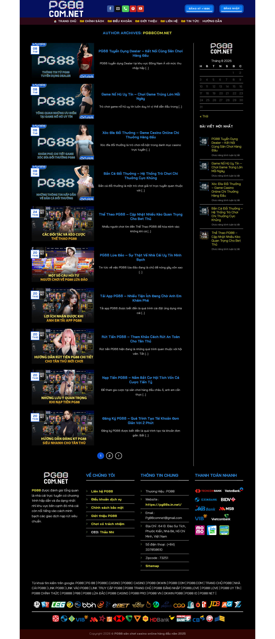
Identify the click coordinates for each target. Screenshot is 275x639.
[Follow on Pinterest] (133, 8)
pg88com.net (157, 33)
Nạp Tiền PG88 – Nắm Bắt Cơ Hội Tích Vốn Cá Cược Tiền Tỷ (140, 379)
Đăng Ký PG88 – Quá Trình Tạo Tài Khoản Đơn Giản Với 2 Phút (140, 420)
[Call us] (125, 8)
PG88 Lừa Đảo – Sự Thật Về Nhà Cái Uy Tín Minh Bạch (140, 257)
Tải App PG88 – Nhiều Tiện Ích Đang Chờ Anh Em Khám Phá (140, 298)
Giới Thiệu (148, 21)
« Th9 (204, 116)
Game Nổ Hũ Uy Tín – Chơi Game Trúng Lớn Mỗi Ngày (140, 96)
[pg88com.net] (66, 9)
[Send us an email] (118, 8)
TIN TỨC (192, 21)
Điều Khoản (122, 21)
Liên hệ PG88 (102, 491)
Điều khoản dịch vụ (106, 499)
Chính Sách (94, 21)
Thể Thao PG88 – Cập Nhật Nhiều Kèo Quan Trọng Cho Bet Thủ (140, 216)
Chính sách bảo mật (107, 507)
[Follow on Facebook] (110, 8)
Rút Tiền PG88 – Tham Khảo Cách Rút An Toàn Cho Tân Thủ (141, 339)
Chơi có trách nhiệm (107, 524)
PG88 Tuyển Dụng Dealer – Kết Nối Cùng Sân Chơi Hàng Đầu (141, 53)
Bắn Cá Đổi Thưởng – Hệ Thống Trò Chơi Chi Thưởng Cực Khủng (141, 175)
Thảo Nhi (107, 532)
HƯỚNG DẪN (212, 21)
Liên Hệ (172, 21)
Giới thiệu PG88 (104, 516)
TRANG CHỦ (67, 21)
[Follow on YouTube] (140, 8)
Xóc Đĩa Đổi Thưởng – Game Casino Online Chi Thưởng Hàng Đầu (140, 134)
